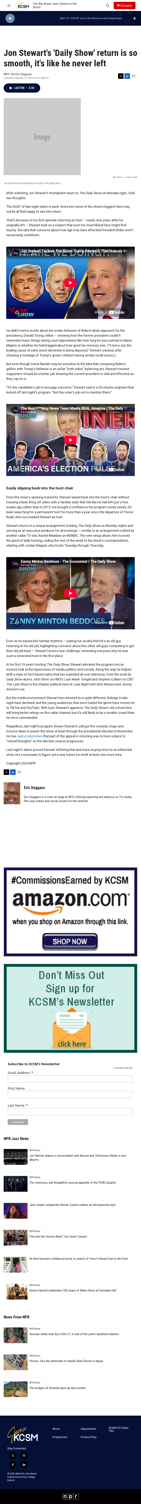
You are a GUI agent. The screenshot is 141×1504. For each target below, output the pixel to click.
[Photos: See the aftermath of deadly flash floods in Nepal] (16, 1362)
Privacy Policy (89, 1437)
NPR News (34, 1150)
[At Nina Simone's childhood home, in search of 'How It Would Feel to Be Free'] (16, 1265)
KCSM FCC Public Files (119, 1429)
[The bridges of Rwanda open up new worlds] (16, 1389)
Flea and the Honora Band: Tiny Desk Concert (58, 1236)
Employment (60, 1437)
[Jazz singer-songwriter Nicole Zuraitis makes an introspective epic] (16, 1211)
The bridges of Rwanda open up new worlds (57, 1388)
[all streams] (135, 18)
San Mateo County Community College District (22, 1477)
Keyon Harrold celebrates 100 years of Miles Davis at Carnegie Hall (72, 1290)
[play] (10, 18)
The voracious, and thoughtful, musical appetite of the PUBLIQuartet (72, 1182)
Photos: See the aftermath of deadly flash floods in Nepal (66, 1361)
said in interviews (30, 736)
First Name (16, 1088)
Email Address (21, 1072)
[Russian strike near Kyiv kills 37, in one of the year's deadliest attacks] (16, 1335)
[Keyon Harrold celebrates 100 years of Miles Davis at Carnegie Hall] (16, 1292)
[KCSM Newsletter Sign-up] (70, 1008)
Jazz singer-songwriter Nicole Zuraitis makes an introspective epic (72, 1205)
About (56, 1429)
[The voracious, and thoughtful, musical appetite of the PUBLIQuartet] (16, 1184)
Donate (126, 6)
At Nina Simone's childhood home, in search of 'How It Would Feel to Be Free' (78, 1258)
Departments (88, 1429)
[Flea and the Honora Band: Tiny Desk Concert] (16, 1238)
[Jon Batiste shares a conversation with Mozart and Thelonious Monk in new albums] (16, 1157)
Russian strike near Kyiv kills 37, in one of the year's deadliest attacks (74, 1334)
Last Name (18, 1105)
